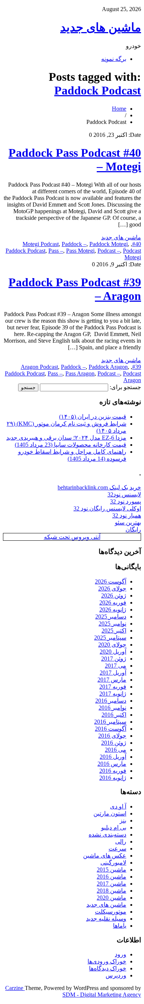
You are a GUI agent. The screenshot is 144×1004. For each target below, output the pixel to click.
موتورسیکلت (110, 911)
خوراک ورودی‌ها (107, 961)
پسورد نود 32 (125, 501)
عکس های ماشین (104, 855)
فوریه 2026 (112, 602)
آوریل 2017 (113, 672)
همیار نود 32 (126, 515)
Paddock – (74, 244)
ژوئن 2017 (113, 658)
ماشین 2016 (111, 876)
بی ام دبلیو (113, 827)
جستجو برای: (125, 387)
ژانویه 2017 (112, 693)
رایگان (133, 529)
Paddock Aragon (108, 367)
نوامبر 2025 (112, 623)
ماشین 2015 (111, 869)
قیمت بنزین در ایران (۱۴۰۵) (92, 416)
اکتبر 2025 (114, 630)
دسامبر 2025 (110, 616)
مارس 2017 (111, 679)
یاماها (119, 925)
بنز (123, 820)
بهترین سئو (128, 522)
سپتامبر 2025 (110, 637)
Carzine (15, 988)
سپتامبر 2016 (110, 722)
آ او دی (118, 806)
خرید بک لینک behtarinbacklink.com (99, 487)
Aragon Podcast (39, 367)
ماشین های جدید (100, 27)
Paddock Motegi (108, 244)
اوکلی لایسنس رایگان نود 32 (107, 508)
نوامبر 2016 (112, 707)
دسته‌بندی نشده (107, 834)
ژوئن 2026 (113, 595)
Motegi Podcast (41, 244)
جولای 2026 (112, 588)
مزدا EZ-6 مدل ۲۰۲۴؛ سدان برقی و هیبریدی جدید (66, 438)
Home (119, 108)
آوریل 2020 (113, 651)
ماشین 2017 (111, 883)
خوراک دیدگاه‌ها (107, 968)
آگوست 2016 (110, 729)
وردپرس (116, 975)
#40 (136, 244)
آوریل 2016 (113, 757)
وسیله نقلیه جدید (106, 918)
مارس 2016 (111, 764)
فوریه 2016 (112, 771)
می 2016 (115, 750)
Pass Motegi (80, 250)
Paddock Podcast (97, 90)
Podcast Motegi (132, 253)
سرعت (117, 848)
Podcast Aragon (132, 376)
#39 (136, 367)
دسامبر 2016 (110, 700)
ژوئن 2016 (113, 743)
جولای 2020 (112, 644)
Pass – (55, 250)
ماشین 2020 (111, 897)
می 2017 (115, 665)
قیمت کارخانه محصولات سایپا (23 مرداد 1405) (70, 445)
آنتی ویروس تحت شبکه (72, 537)
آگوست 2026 (110, 581)
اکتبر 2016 (114, 715)
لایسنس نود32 (124, 494)
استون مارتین (109, 813)
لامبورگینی (113, 862)
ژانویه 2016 (112, 778)
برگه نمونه (113, 59)
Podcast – (108, 250)
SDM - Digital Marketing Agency (101, 994)
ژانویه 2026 (112, 609)
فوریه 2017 (112, 686)
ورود (120, 954)
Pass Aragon (80, 373)
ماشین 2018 (111, 890)
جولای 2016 (112, 736)
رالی (120, 841)
